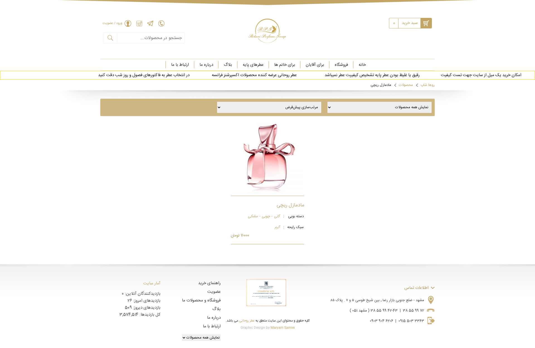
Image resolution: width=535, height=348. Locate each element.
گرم (277, 227)
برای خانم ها (284, 64)
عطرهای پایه (253, 64)
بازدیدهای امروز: (146, 300)
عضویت (214, 291)
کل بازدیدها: (149, 314)
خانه (362, 64)
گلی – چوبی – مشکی (264, 216)
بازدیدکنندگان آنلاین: (142, 293)
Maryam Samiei (283, 327)
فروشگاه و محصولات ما (201, 300)
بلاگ (228, 64)
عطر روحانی (247, 320)
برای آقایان (315, 64)
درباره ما (206, 64)
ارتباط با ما (180, 64)
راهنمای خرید (209, 283)
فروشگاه (341, 64)
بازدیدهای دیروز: (146, 307)
